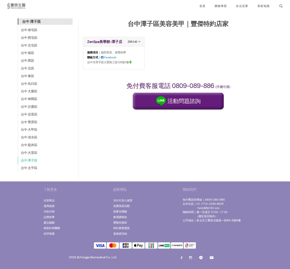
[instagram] (190, 258)
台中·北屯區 (29, 45)
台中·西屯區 (29, 38)
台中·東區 (27, 76)
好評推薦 (49, 233)
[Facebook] (181, 258)
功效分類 (49, 211)
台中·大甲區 (29, 129)
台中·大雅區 (29, 91)
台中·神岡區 (29, 99)
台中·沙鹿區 (29, 107)
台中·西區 (27, 60)
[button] (281, 6)
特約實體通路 (121, 228)
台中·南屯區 (29, 30)
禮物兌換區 (120, 222)
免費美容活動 (121, 206)
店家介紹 (132, 41)
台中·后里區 (29, 114)
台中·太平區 (29, 168)
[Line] (201, 258)
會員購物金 (120, 217)
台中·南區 (27, 53)
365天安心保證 (122, 200)
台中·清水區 (29, 137)
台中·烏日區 (29, 84)
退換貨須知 (120, 233)
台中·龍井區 (29, 145)
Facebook (110, 57)
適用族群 (49, 206)
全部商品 (49, 200)
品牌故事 (49, 217)
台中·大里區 (29, 153)
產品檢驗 (49, 222)
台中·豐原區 (29, 122)
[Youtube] (211, 258)
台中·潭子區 (29, 160)
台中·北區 (27, 68)
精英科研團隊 (52, 228)
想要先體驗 (120, 211)
